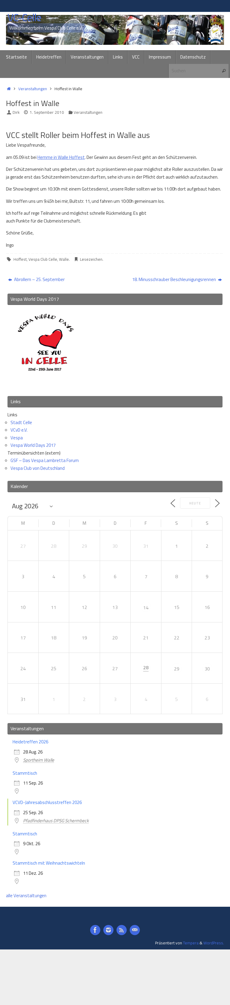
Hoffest (20, 259)
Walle (64, 259)
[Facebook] (95, 930)
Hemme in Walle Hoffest (61, 157)
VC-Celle (24, 17)
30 (207, 668)
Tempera (191, 943)
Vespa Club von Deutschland (37, 468)
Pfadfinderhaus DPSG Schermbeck (56, 820)
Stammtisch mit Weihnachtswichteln (49, 863)
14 (146, 607)
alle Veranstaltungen (26, 895)
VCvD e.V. (19, 429)
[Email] (135, 930)
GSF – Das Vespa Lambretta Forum (44, 460)
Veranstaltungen (32, 89)
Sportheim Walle (38, 760)
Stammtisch (25, 773)
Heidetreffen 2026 (30, 741)
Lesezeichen (91, 259)
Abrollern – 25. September (39, 279)
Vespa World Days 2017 (33, 445)
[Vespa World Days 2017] (45, 383)
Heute (195, 503)
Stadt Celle (21, 422)
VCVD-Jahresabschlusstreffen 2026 (47, 802)
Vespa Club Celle (42, 259)
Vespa (16, 437)
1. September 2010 (47, 112)
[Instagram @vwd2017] (108, 930)
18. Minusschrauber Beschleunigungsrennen (174, 279)
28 (146, 667)
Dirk (16, 112)
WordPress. (213, 943)
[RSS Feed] (121, 930)
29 (176, 668)
